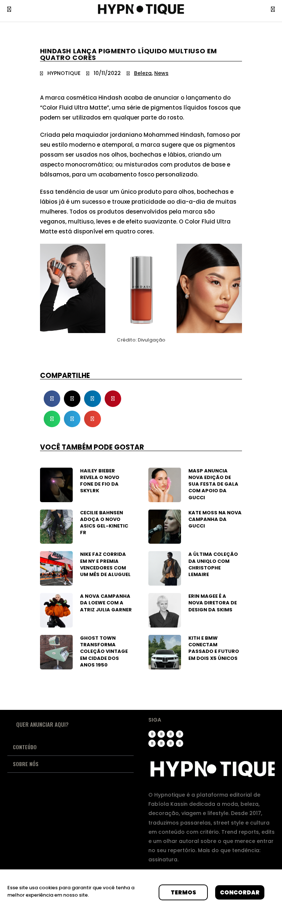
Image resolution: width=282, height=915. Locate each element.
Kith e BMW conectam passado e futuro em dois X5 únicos (213, 648)
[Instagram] (152, 734)
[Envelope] (179, 743)
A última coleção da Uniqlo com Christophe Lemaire (213, 564)
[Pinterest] (152, 743)
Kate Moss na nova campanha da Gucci (215, 519)
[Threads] (161, 734)
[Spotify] (170, 743)
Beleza (143, 73)
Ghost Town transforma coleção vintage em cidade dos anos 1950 (104, 651)
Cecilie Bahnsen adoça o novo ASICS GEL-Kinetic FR (104, 522)
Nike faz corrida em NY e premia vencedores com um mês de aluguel (105, 564)
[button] (52, 398)
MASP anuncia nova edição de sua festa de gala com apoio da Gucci (213, 484)
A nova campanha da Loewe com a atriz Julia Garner (106, 603)
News (161, 73)
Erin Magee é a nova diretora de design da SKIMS (212, 603)
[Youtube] (179, 734)
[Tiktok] (170, 734)
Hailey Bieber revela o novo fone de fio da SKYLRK (99, 480)
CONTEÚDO (25, 747)
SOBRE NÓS (26, 764)
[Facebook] (161, 743)
